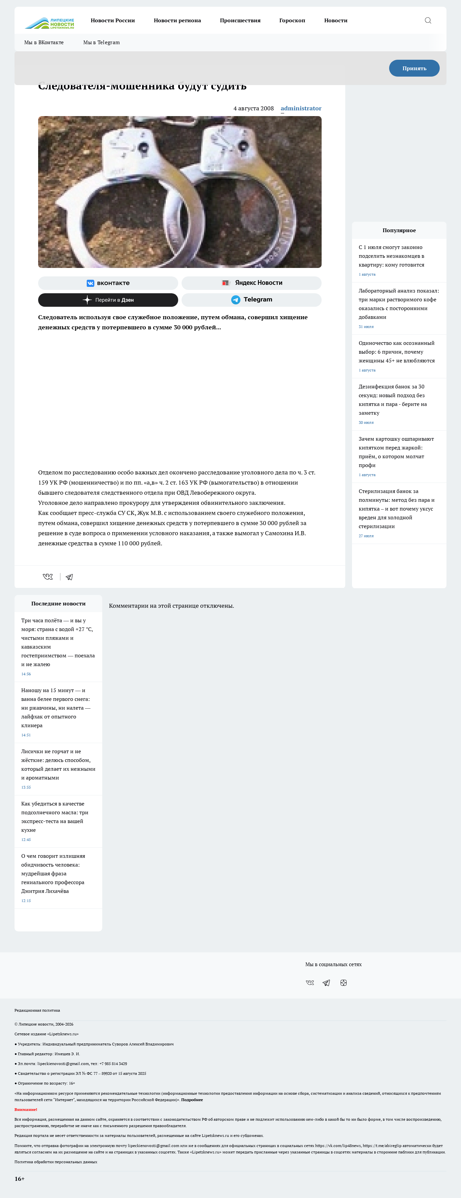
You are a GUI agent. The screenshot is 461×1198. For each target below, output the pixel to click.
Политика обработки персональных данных (56, 1161)
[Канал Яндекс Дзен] (108, 300)
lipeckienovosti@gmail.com (63, 1063)
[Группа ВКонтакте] (108, 283)
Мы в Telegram (101, 42)
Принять (415, 68)
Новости (336, 20)
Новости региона (177, 20)
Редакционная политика (37, 1010)
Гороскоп (292, 20)
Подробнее (192, 1099)
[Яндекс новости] (252, 283)
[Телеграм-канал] (252, 300)
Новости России (113, 20)
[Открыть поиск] (428, 20)
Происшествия (240, 20)
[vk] (48, 576)
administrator (301, 108)
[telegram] (71, 576)
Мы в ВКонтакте (44, 42)
